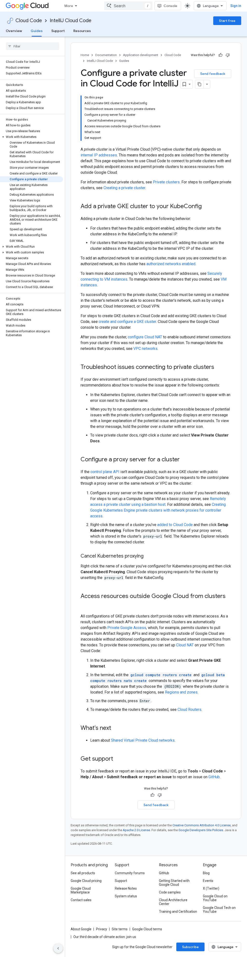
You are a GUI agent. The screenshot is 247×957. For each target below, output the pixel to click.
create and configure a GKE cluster (127, 321)
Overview (14, 31)
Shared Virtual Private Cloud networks (143, 740)
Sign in (235, 6)
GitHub (214, 777)
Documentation (106, 55)
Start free (227, 21)
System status (126, 896)
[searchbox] (32, 46)
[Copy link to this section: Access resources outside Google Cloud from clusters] (85, 604)
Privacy (101, 929)
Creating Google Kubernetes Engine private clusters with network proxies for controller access (158, 510)
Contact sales (81, 900)
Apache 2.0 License (136, 830)
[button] (31, 137)
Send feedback (212, 73)
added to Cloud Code (175, 524)
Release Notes (126, 888)
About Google (81, 929)
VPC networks (145, 348)
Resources (82, 31)
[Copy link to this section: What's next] (116, 728)
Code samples (170, 892)
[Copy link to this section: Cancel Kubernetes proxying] (148, 556)
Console (170, 6)
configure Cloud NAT (145, 337)
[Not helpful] (227, 55)
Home (85, 55)
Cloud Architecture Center (173, 902)
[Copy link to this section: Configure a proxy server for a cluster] (184, 460)
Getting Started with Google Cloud (174, 882)
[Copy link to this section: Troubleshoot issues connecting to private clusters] (219, 367)
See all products (83, 873)
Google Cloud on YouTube (215, 898)
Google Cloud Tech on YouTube (219, 909)
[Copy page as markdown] (199, 84)
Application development (140, 55)
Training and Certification (178, 911)
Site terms (120, 929)
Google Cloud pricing (86, 881)
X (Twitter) (211, 888)
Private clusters (166, 182)
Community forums (130, 873)
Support (58, 31)
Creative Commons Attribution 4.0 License (201, 825)
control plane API (104, 471)
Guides (37, 31)
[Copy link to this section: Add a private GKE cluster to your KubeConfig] (206, 207)
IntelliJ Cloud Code (70, 21)
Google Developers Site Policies (200, 830)
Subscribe (190, 947)
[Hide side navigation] (58, 948)
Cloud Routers (189, 709)
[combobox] (128, 5)
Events (208, 881)
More (68, 6)
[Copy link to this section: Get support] (118, 759)
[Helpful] (220, 55)
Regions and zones (181, 692)
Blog (206, 873)
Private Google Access (126, 627)
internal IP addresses (99, 155)
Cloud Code (28, 21)
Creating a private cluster (124, 188)
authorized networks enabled (170, 264)
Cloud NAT (185, 645)
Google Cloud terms (147, 929)
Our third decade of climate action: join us (104, 937)
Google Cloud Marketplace (81, 890)
